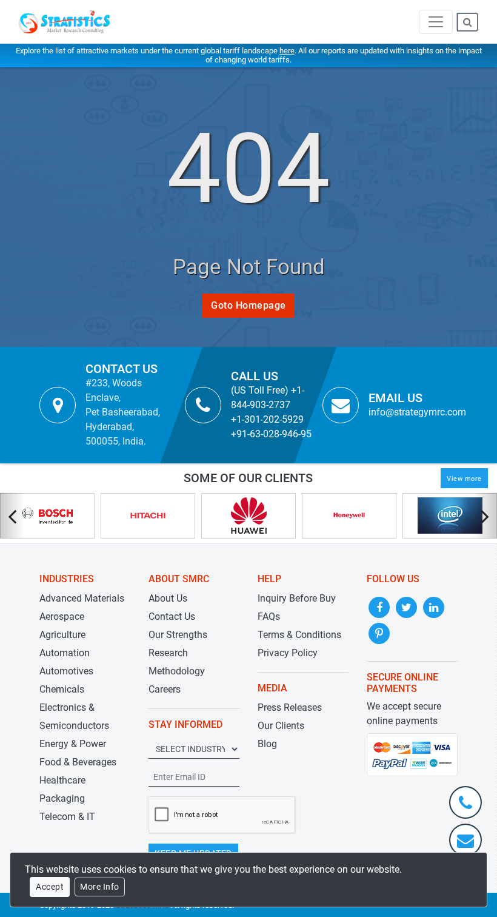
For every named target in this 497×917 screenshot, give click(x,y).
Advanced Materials (81, 598)
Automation (64, 653)
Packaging (62, 798)
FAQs (269, 616)
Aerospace (61, 616)
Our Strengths (177, 634)
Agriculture (62, 634)
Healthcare (62, 780)
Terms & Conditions (299, 634)
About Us (167, 598)
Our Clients (281, 725)
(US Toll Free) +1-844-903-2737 (267, 398)
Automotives (66, 671)
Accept (50, 887)
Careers (164, 689)
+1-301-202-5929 (267, 419)
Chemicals (61, 689)
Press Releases (290, 707)
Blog (267, 744)
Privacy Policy (288, 653)
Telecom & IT (67, 816)
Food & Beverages (77, 762)
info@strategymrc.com (417, 412)
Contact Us (171, 616)
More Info (99, 887)
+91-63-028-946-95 (271, 434)
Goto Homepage (248, 305)
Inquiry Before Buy (297, 598)
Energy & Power (72, 744)
